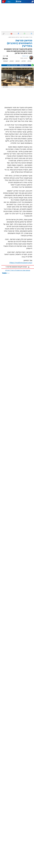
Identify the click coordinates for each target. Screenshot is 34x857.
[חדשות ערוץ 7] (17, 1)
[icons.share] (3, 1)
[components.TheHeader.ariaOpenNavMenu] (28, 1)
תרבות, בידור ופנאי (22, 37)
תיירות (28, 61)
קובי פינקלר (24, 56)
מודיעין (22, 61)
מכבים (10, 61)
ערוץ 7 (29, 37)
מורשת (16, 61)
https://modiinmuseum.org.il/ (19, 263)
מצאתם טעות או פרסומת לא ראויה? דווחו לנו (16, 270)
